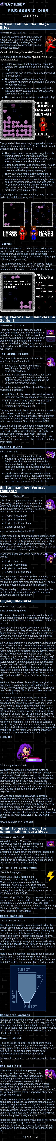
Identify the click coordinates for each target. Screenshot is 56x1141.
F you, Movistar (16, 601)
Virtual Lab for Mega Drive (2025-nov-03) (21, 52)
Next (35, 15)
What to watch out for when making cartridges (24, 830)
